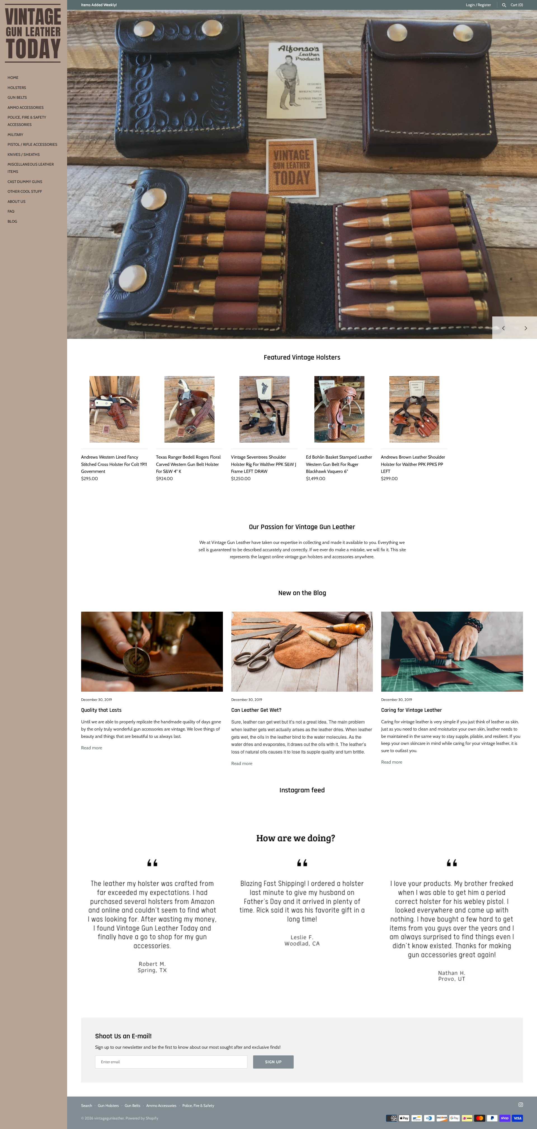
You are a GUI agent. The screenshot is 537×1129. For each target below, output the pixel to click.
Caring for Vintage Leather (411, 710)
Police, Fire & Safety (198, 1105)
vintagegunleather (109, 1118)
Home (13, 77)
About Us (16, 201)
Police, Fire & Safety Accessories (27, 121)
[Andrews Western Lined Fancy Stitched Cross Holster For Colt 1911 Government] (114, 409)
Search (86, 1105)
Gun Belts (17, 97)
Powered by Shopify (142, 1118)
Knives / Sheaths (24, 154)
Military (15, 134)
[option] (302, 174)
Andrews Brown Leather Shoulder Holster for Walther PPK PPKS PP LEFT (413, 464)
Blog (12, 221)
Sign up (273, 1061)
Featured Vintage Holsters (302, 357)
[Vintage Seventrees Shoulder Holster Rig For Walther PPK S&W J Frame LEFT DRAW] (264, 409)
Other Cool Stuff (25, 191)
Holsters (17, 87)
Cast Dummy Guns (25, 181)
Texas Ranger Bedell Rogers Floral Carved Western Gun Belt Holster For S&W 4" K (188, 464)
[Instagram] (521, 1105)
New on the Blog (302, 593)
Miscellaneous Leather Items (31, 168)
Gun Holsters (108, 1105)
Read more (91, 747)
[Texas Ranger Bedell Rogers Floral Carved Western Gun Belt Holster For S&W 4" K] (189, 409)
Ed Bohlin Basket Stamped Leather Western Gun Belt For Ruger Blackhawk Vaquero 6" (339, 464)
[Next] (526, 327)
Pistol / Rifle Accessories (32, 144)
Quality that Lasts (101, 710)
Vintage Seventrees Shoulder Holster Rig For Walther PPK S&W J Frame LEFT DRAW (263, 464)
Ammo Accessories (26, 107)
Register (484, 5)
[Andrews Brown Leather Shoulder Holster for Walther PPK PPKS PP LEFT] (414, 409)
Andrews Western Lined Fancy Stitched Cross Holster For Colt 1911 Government (114, 464)
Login (470, 5)
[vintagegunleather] (33, 33)
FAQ (11, 211)
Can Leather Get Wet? (256, 710)
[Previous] (503, 327)
